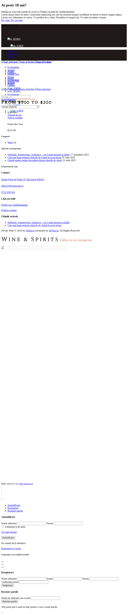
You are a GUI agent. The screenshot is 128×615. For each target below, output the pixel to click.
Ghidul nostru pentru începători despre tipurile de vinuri (34, 160)
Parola (50, 523)
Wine (10, 142)
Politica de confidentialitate (14, 205)
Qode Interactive (25, 484)
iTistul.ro (30, 230)
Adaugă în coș (14, 115)
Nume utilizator (9, 523)
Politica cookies (9, 210)
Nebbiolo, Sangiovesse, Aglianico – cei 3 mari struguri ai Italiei (38, 154)
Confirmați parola (10, 582)
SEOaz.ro (54, 230)
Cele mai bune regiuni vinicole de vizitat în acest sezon (34, 157)
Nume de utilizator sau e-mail (15, 598)
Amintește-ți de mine (15, 526)
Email (49, 578)
